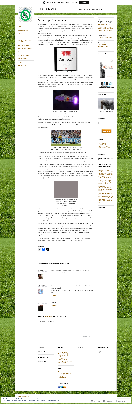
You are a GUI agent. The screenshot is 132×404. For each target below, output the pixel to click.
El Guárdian (61, 372)
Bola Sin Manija (47, 9)
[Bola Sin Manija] (26, 22)
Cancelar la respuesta (59, 316)
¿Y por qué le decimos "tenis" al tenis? (104, 178)
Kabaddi (20, 37)
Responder (54, 276)
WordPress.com (102, 149)
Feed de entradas (103, 146)
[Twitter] (61, 388)
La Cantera (61, 357)
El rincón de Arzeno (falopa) (105, 26)
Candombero (48, 316)
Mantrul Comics (62, 359)
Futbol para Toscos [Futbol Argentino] (105, 29)
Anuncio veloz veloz (104, 170)
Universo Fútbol (62, 377)
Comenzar (84, 2)
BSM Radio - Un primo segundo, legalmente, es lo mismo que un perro (106, 182)
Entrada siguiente (103, 46)
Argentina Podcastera (64, 351)
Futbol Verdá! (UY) (63, 355)
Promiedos (61, 376)
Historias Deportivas (63, 375)
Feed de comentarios (104, 147)
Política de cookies (54, 401)
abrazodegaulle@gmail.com (86, 351)
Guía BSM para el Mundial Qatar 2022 (25, 41)
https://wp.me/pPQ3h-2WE (105, 37)
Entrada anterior (102, 44)
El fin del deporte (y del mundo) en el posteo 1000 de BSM (105, 189)
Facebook (101, 208)
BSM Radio (21, 33)
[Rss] (65, 388)
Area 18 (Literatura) (104, 25)
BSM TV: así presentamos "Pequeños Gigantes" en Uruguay (105, 193)
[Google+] (63, 388)
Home (19, 26)
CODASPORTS (62, 352)
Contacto (20, 62)
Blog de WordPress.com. (23, 396)
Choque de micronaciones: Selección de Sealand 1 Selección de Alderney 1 (106, 198)
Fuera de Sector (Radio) (64, 354)
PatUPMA (101, 24)
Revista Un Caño (63, 362)
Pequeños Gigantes (23, 45)
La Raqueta (61, 358)
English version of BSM (64, 373)
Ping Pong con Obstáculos (25, 48)
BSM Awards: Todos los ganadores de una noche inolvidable (105, 175)
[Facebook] (59, 388)
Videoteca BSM (22, 65)
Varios (110, 30)
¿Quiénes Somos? (23, 30)
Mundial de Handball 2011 (105, 172)
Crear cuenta (102, 143)
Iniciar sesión (102, 144)
